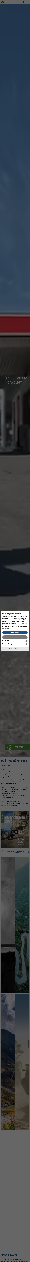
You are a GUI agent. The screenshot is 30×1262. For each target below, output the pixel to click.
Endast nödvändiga (15, 637)
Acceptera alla (15, 632)
